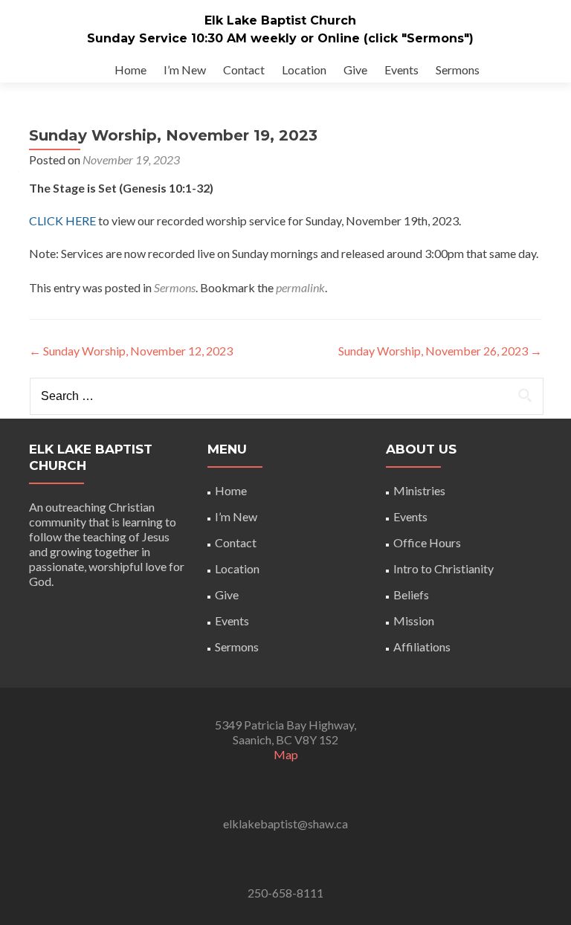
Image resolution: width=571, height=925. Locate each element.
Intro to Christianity (443, 568)
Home (130, 69)
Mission (413, 620)
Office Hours (427, 542)
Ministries (419, 490)
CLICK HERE (62, 220)
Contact (244, 69)
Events (401, 69)
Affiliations (422, 646)
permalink (300, 287)
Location (304, 69)
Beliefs (411, 594)
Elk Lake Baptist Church (280, 20)
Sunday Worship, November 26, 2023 (440, 351)
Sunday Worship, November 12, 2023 (131, 351)
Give (355, 69)
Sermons (458, 69)
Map (286, 754)
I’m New (185, 69)
